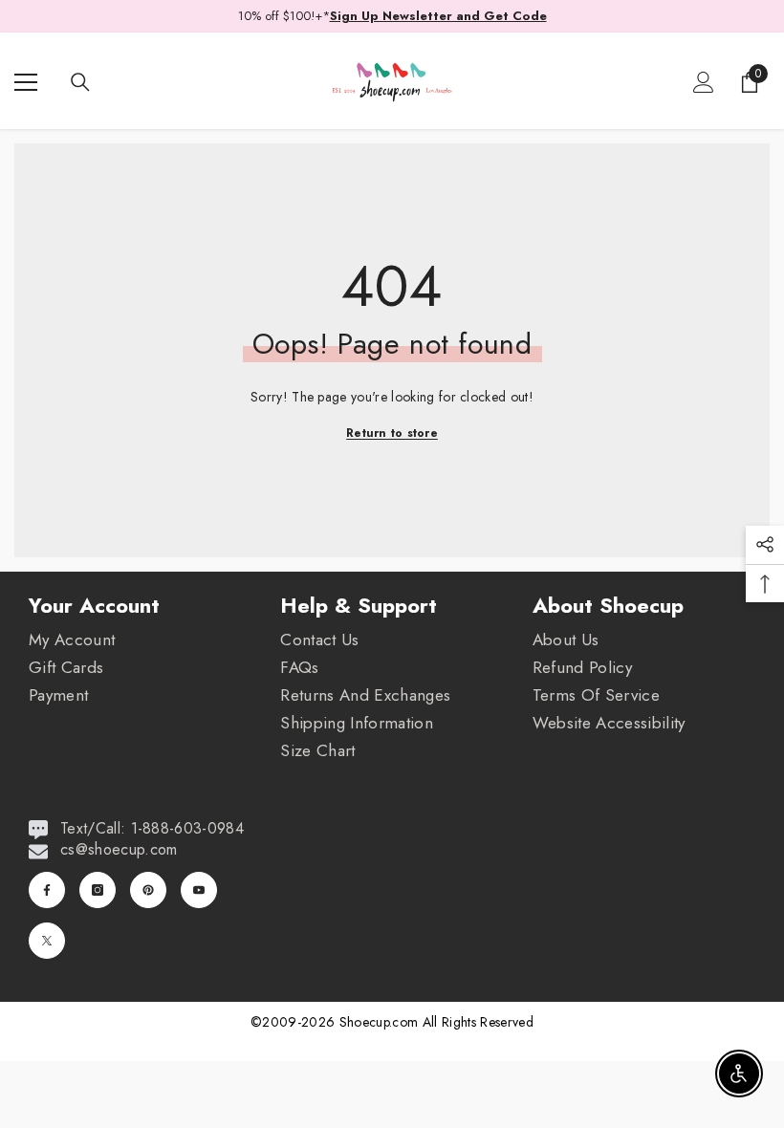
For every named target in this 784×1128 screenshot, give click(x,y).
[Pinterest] (148, 890)
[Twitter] (47, 940)
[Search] (80, 82)
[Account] (703, 82)
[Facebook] (47, 890)
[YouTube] (199, 890)
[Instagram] (97, 890)
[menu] (25, 82)
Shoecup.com (381, 1021)
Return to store (392, 433)
